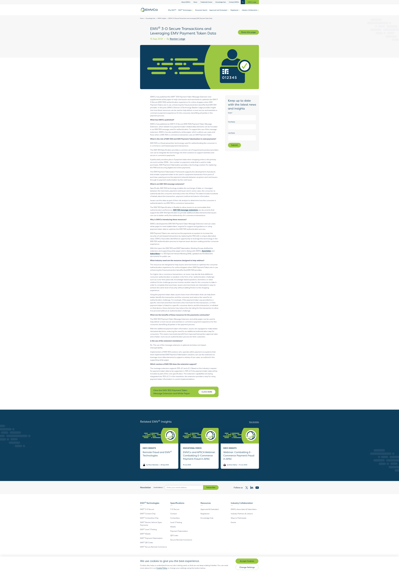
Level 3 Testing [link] (176, 522)
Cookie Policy (161, 568)
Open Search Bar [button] (243, 2)
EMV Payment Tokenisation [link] (151, 538)
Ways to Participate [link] (238, 518)
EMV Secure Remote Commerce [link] (153, 547)
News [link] (195, 2)
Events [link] (233, 522)
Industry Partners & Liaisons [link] (242, 513)
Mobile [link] (173, 527)
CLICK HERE (207, 392)
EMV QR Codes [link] (146, 542)
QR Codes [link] (174, 535)
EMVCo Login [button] (252, 2)
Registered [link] (234, 10)
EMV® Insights (162, 18)
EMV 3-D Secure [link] (147, 509)
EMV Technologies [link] (184, 10)
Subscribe (210, 487)
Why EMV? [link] (172, 10)
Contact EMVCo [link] (234, 2)
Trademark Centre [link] (206, 2)
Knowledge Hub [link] (221, 2)
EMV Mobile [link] (145, 534)
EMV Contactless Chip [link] (149, 518)
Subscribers (155, 253)
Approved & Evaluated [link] (210, 509)
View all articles (254, 422)
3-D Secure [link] (174, 509)
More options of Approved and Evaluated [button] (227, 12)
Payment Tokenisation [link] (179, 531)
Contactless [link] (175, 518)
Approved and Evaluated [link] (218, 10)
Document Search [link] (201, 10)
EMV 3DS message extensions (185, 210)
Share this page (248, 32)
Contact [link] (173, 513)
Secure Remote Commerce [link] (181, 540)
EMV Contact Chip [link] (148, 513)
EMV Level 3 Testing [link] (148, 529)
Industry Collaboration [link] (249, 10)
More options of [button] (192, 12)
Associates (206, 251)
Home (142, 18)
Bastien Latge (177, 38)
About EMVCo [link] (185, 2)
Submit (234, 145)
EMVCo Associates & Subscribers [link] (244, 509)
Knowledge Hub (150, 18)
